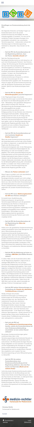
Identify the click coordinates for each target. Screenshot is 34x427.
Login (29, 420)
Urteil (3, 268)
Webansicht (27, 422)
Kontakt (4, 413)
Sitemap (5, 422)
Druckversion (9, 420)
